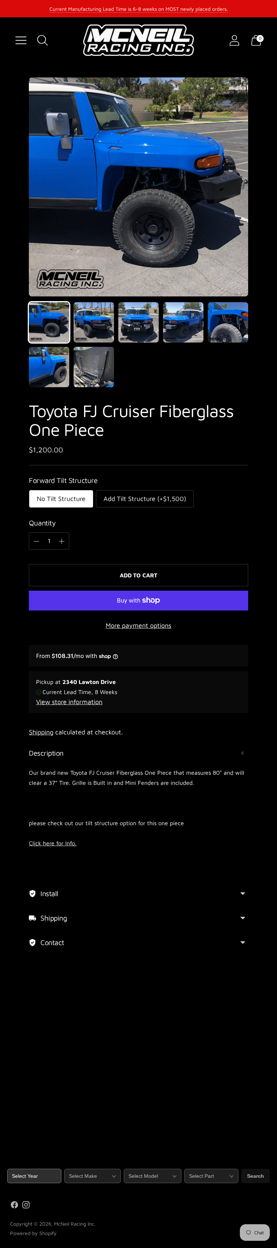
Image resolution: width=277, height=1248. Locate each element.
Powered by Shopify (33, 1233)
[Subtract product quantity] (36, 541)
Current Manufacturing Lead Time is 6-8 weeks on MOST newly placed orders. (138, 9)
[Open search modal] (42, 40)
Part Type (195, 1164)
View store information (69, 702)
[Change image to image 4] (183, 322)
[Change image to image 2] (94, 322)
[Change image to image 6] (49, 367)
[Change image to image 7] (94, 367)
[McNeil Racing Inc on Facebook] (14, 1206)
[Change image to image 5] (228, 322)
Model (131, 1164)
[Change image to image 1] (49, 322)
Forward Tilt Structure (63, 480)
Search (255, 1176)
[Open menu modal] (21, 40)
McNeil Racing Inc (74, 1224)
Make (70, 1164)
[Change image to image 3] (138, 322)
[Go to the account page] (234, 40)
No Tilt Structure (61, 498)
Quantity (42, 523)
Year (12, 1164)
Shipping (41, 732)
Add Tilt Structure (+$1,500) (145, 498)
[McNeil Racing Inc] (138, 40)
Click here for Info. (52, 843)
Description (46, 753)
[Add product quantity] (61, 541)
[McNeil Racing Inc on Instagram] (26, 1206)
